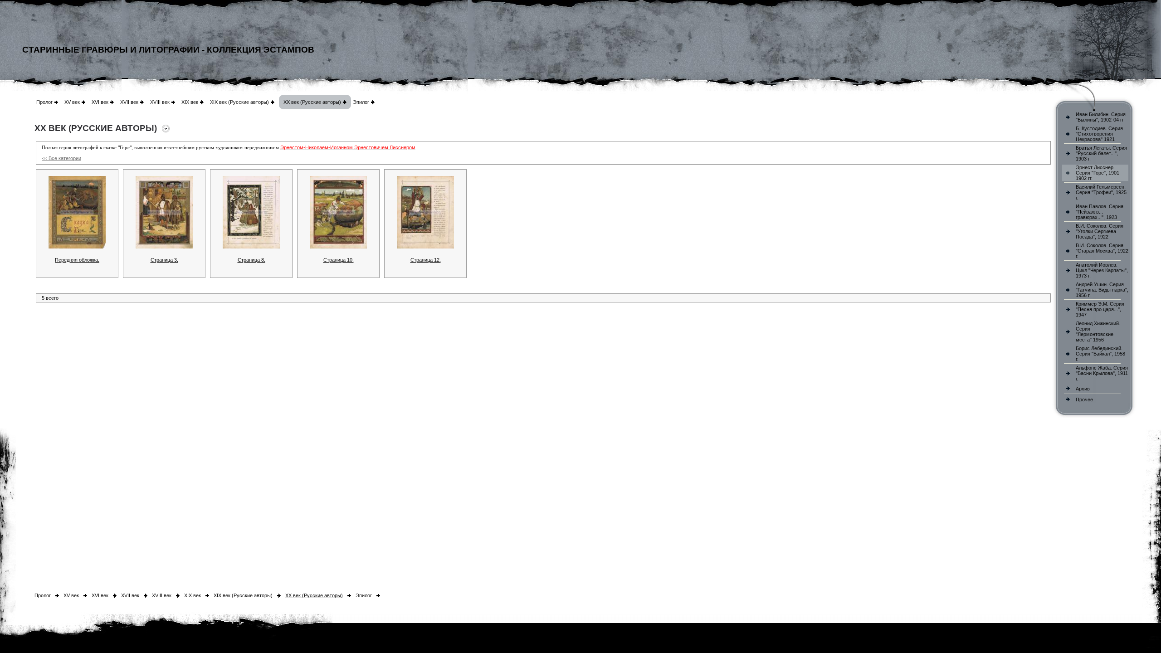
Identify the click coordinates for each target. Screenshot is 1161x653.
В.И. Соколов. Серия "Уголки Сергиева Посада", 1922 (1099, 231)
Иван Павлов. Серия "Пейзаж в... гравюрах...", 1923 (1099, 212)
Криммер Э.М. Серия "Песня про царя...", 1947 (1100, 309)
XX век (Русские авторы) (312, 102)
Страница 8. (251, 260)
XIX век (189, 102)
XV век (72, 102)
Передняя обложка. (77, 260)
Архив (1083, 388)
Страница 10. (338, 260)
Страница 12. (425, 260)
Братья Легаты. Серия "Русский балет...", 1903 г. (1101, 153)
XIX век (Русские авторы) (239, 102)
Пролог (44, 102)
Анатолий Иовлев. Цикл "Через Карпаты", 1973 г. (1102, 270)
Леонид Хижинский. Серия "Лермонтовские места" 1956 (1098, 331)
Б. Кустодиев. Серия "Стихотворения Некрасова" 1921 (1099, 134)
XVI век (100, 102)
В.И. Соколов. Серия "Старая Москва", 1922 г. (1102, 251)
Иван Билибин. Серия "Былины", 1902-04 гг (1101, 117)
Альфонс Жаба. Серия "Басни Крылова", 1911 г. (1102, 373)
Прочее (1084, 399)
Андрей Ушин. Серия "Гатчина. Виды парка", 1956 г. (1102, 290)
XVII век (129, 102)
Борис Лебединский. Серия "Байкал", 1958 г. (1100, 354)
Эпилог (361, 102)
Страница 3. (164, 260)
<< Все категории (61, 158)
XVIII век (160, 102)
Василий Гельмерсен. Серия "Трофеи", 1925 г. (1101, 192)
